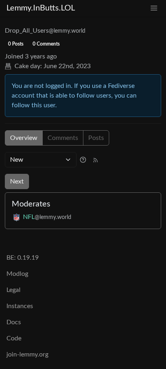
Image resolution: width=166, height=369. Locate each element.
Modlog (17, 274)
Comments (63, 138)
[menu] (154, 8)
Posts (96, 138)
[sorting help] (83, 159)
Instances (19, 306)
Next (17, 181)
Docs (13, 322)
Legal (13, 290)
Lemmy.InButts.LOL (40, 8)
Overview (23, 138)
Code (13, 338)
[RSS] (95, 159)
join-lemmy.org (27, 354)
